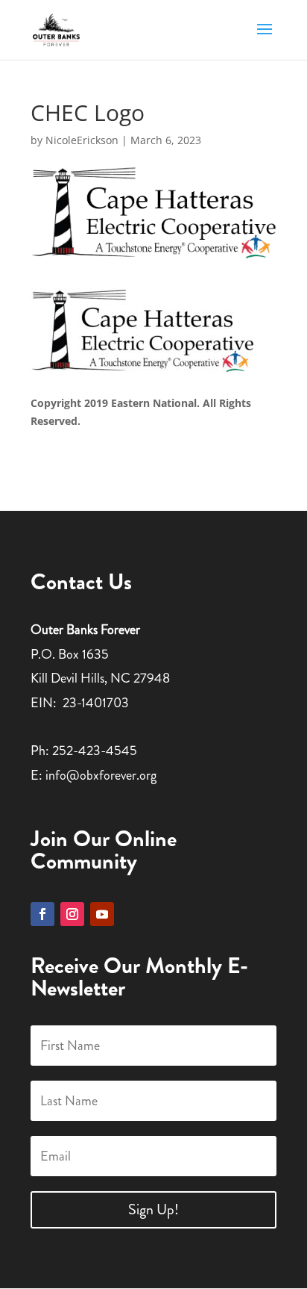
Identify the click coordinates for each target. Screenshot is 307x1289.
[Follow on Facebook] (42, 914)
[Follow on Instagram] (72, 914)
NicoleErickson (81, 140)
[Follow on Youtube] (102, 914)
